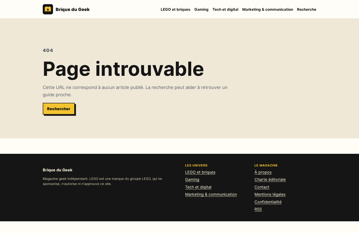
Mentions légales (269, 194)
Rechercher (58, 108)
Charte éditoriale (270, 179)
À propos (263, 172)
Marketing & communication (267, 9)
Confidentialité (268, 201)
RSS (258, 209)
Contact (261, 186)
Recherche (306, 9)
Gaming (201, 9)
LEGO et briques (175, 9)
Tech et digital (225, 9)
